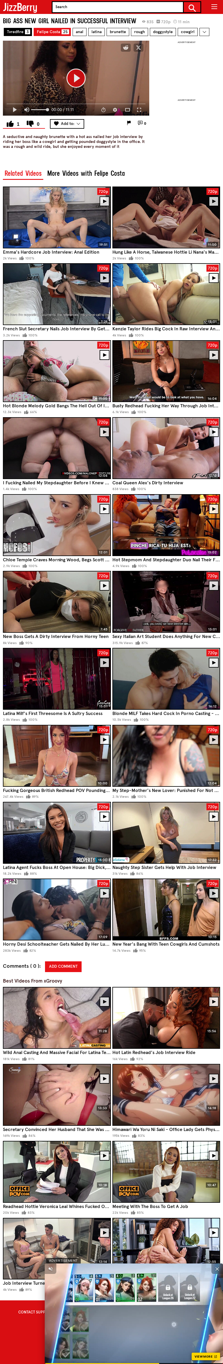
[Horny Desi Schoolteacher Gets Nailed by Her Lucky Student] (57, 909)
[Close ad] (217, 1268)
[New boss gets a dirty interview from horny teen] (57, 602)
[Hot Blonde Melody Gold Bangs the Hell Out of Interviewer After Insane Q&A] (57, 371)
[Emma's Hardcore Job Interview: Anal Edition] (57, 217)
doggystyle (163, 31)
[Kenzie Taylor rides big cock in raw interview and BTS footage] (166, 294)
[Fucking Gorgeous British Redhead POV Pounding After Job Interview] (57, 756)
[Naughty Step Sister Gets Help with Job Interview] (166, 833)
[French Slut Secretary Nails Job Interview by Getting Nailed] (57, 294)
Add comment (63, 966)
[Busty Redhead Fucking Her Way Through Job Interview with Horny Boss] (166, 371)
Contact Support (35, 1312)
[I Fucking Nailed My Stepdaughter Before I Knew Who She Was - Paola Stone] (57, 448)
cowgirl (188, 31)
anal (79, 31)
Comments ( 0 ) (21, 966)
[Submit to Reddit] (126, 48)
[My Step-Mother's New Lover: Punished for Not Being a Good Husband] (166, 756)
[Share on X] (138, 48)
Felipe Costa (52, 31)
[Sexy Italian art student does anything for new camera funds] (166, 602)
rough (139, 31)
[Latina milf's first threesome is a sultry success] (57, 679)
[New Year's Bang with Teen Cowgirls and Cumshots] (166, 909)
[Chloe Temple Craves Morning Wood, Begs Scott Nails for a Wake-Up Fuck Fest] (57, 525)
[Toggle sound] (50, 1268)
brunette (118, 31)
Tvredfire (18, 31)
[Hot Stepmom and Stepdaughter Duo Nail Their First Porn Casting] (166, 525)
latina (96, 31)
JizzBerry (20, 7)
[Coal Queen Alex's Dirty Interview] (166, 448)
